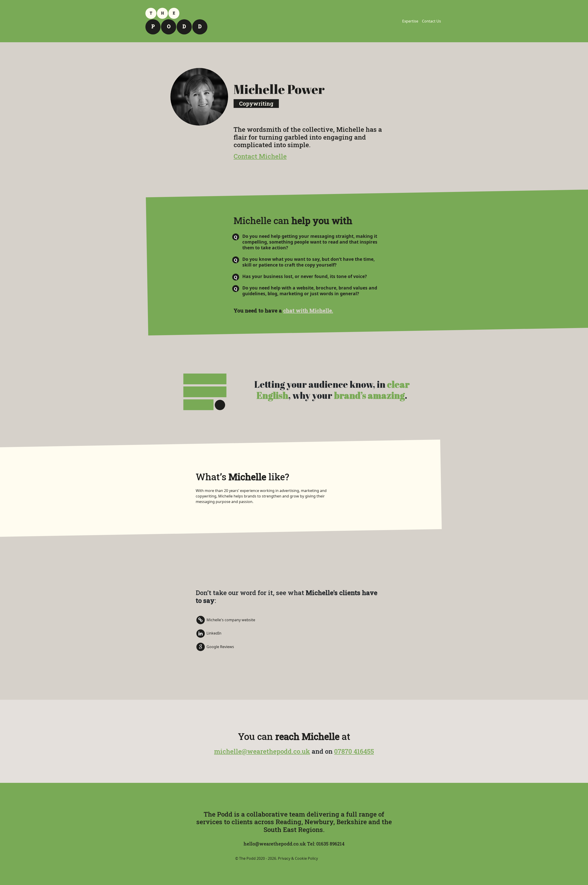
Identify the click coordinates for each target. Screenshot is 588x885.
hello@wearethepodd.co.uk (274, 844)
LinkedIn (213, 633)
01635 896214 (330, 844)
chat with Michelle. (308, 310)
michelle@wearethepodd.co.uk (262, 751)
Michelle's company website (230, 619)
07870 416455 (354, 751)
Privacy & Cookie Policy (298, 858)
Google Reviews (220, 646)
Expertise (410, 21)
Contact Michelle (260, 156)
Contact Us (431, 21)
